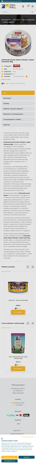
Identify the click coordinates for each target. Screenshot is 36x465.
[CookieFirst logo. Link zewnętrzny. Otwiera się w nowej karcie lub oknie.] (2, 439)
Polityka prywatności (28, 437)
